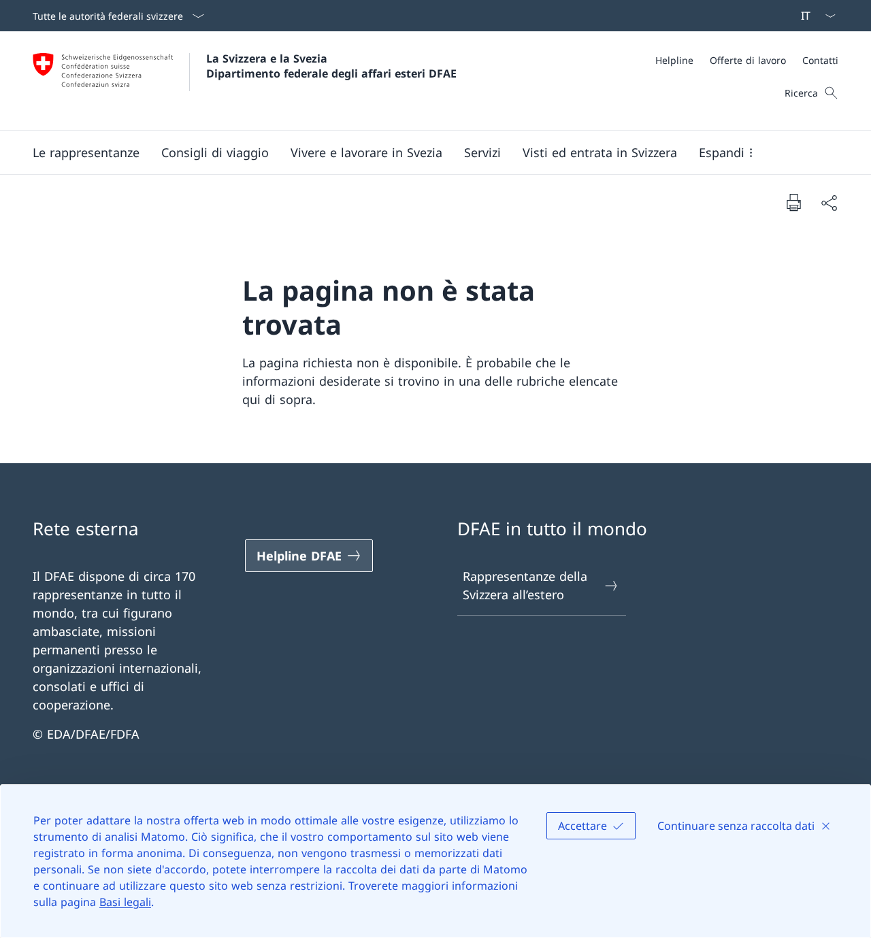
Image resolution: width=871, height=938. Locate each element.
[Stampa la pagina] (793, 202)
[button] (86, 152)
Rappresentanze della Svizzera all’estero (525, 585)
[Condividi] (829, 202)
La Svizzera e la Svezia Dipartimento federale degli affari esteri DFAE (331, 66)
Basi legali (125, 901)
